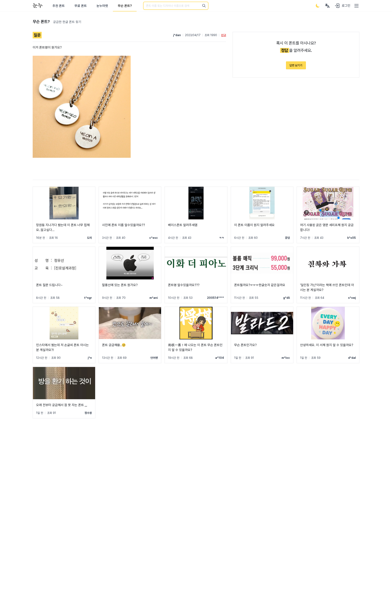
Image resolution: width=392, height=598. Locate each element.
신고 (223, 35)
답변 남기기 (296, 65)
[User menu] (327, 6)
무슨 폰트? (125, 6)
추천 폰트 (58, 6)
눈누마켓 (102, 6)
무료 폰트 (81, 6)
